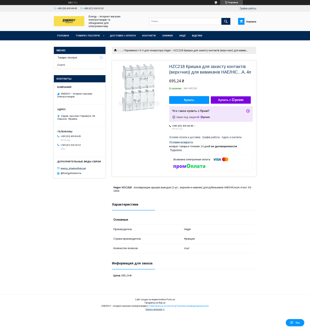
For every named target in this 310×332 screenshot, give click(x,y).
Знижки (167, 35)
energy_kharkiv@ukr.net (73, 168)
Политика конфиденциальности (192, 306)
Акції (182, 35)
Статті (61, 64)
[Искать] (225, 21)
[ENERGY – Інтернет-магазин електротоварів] (69, 25)
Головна (63, 35)
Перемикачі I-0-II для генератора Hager (147, 50)
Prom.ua (170, 299)
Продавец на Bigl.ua (155, 303)
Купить (189, 100)
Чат (297, 322)
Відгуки (197, 35)
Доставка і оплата (123, 35)
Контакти (149, 35)
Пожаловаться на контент (161, 306)
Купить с (224, 100)
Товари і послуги (88, 35)
